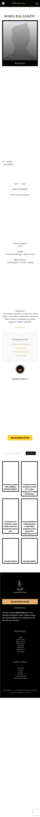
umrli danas (18, 690)
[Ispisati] (27, 70)
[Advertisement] (20, 95)
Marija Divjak (21, 355)
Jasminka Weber (10, 561)
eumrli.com (20, 327)
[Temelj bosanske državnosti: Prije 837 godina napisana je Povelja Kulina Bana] (29, 472)
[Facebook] (8, 70)
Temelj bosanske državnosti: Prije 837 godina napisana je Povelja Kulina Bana (29, 489)
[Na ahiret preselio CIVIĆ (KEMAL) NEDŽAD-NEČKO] (10, 472)
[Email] (32, 70)
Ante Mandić (21, 348)
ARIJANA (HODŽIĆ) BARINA (21, 344)
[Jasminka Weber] (10, 549)
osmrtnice (26, 690)
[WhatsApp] (22, 70)
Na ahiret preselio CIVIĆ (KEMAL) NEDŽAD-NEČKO (10, 487)
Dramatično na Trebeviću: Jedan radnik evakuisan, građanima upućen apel (10, 526)
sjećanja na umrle (23, 692)
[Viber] (17, 70)
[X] (13, 70)
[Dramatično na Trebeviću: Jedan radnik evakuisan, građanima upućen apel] (10, 509)
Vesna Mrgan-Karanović (21, 352)
